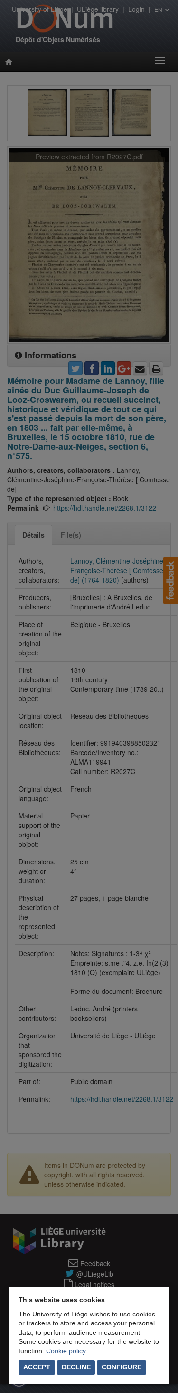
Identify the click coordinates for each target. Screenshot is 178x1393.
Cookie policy (65, 1351)
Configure (121, 1367)
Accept (36, 1367)
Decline (76, 1367)
